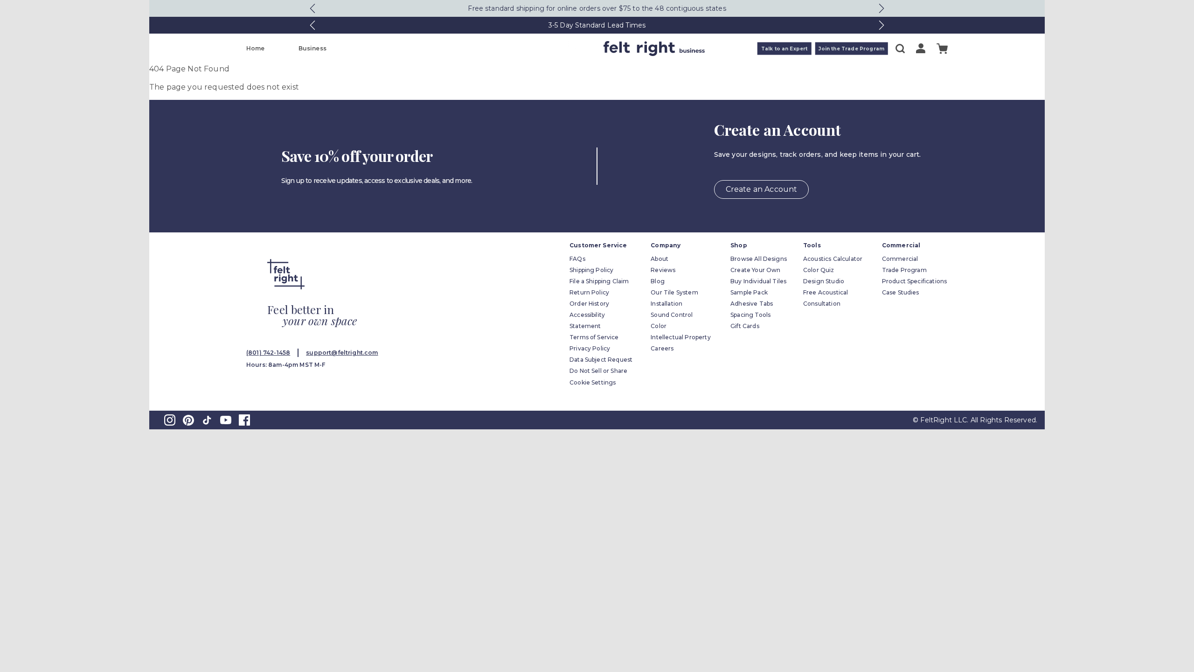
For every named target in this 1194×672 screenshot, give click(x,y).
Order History (589, 303)
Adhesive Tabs (751, 303)
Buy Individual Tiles (758, 281)
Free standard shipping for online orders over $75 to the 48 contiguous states (597, 8)
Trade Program (904, 269)
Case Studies (900, 292)
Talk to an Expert (784, 49)
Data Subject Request (600, 359)
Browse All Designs (758, 258)
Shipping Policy (591, 269)
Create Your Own (755, 269)
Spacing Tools (750, 314)
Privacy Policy (589, 348)
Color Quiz (818, 269)
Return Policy (589, 292)
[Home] (560, 48)
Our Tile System (674, 292)
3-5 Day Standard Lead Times (597, 25)
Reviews (663, 269)
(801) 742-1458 (268, 352)
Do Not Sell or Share (598, 370)
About (659, 258)
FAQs (577, 258)
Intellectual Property (680, 337)
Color (658, 325)
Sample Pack (749, 292)
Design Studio (823, 281)
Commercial (900, 258)
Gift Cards (744, 325)
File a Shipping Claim (599, 281)
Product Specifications (914, 281)
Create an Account (762, 189)
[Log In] (920, 48)
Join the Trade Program (851, 49)
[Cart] (942, 48)
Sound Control (672, 314)
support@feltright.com (342, 352)
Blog (658, 281)
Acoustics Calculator (832, 258)
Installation (666, 303)
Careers (662, 348)
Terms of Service (594, 337)
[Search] (900, 48)
